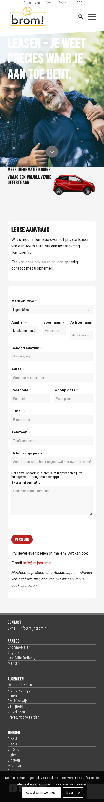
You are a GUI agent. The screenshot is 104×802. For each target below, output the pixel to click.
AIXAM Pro (16, 743)
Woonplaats (66, 390)
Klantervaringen (20, 690)
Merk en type (24, 301)
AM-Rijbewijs (18, 700)
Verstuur (22, 539)
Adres (17, 369)
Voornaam (53, 322)
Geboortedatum (26, 348)
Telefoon (20, 432)
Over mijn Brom (20, 684)
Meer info (73, 792)
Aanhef (19, 322)
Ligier (12, 754)
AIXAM (12, 738)
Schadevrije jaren (27, 453)
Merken (14, 663)
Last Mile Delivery (21, 657)
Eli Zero (13, 749)
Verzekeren (16, 711)
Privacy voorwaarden (24, 717)
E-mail (18, 411)
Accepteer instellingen (42, 792)
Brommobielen (19, 647)
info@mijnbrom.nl (37, 563)
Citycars (14, 652)
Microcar (15, 765)
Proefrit (14, 695)
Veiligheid (15, 706)
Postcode (21, 390)
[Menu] (89, 16)
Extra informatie (26, 482)
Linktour (14, 760)
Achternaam (81, 324)
